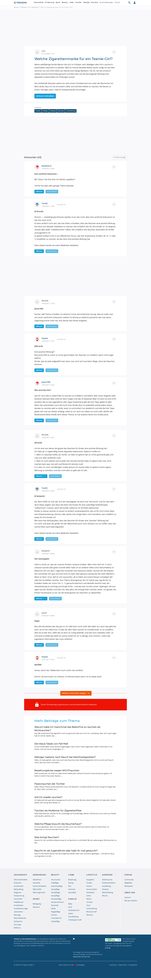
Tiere (88, 905)
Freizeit (38, 111)
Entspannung (19, 896)
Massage (17, 915)
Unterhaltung (71, 111)
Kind (70, 907)
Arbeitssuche (107, 879)
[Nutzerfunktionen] (134, 2)
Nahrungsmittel (39, 892)
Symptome (18, 921)
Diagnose (17, 892)
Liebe (71, 2)
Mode (53, 908)
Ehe (69, 886)
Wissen (105, 896)
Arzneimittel (18, 886)
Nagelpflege (55, 912)
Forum (117, 2)
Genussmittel (91, 889)
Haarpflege (55, 889)
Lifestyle (86, 2)
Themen (24, 7)
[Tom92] (38, 204)
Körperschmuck (57, 902)
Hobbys (45, 111)
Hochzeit (71, 889)
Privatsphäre (132, 965)
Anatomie (17, 883)
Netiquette (128, 886)
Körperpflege (56, 899)
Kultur (88, 896)
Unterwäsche (56, 918)
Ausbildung (106, 886)
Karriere (94, 2)
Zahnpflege (55, 921)
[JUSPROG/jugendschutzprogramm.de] (113, 940)
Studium (105, 889)
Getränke (36, 883)
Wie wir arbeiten (130, 900)
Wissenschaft (91, 912)
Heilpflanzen (18, 902)
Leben (70, 913)
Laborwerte (18, 912)
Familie (78, 2)
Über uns (129, 893)
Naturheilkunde (20, 918)
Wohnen (89, 915)
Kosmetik (54, 905)
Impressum (113, 965)
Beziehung (72, 879)
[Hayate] (38, 339)
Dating (70, 883)
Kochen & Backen (39, 886)
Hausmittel (18, 899)
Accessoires (55, 879)
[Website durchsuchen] (129, 2)
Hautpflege (55, 896)
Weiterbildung (107, 892)
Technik (89, 902)
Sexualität (72, 892)
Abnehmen (37, 879)
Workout (36, 907)
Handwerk (90, 892)
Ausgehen (90, 879)
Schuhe (54, 915)
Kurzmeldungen (106, 2)
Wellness (17, 928)
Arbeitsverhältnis (108, 883)
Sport (58, 2)
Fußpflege (55, 883)
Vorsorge (17, 924)
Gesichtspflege (57, 886)
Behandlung (18, 889)
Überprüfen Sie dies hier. (81, 957)
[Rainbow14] (38, 167)
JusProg (107, 948)
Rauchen (35, 7)
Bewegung (37, 904)
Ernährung (49, 2)
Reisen (89, 899)
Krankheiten (18, 905)
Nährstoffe (37, 889)
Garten (89, 886)
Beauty (65, 2)
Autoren (127, 897)
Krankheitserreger (21, 908)
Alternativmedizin (20, 879)
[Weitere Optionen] (114, 51)
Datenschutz (122, 965)
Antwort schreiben (45, 96)
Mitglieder (128, 883)
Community (129, 879)
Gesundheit (39, 2)
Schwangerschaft (75, 920)
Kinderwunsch (73, 910)
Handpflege (55, 892)
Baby (70, 904)
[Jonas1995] (38, 383)
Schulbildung (73, 916)
